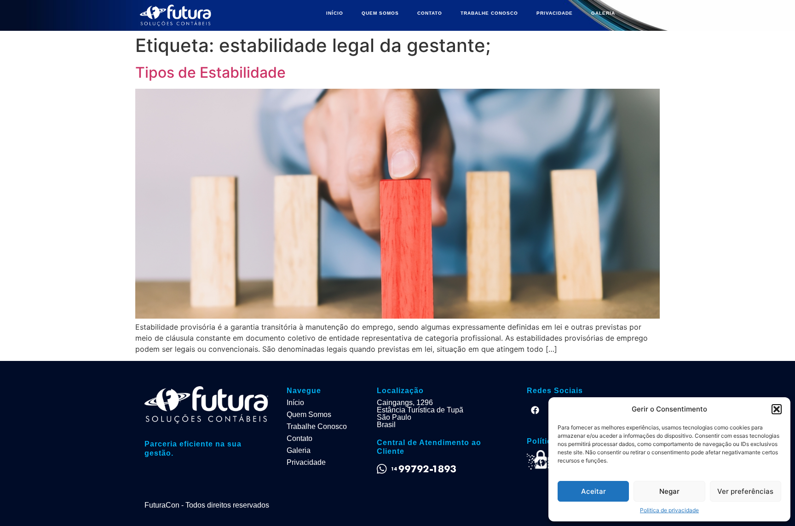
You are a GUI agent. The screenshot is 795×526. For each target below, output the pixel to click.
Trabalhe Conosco (317, 426)
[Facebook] (535, 410)
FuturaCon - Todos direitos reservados (206, 505)
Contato (299, 438)
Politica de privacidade (669, 510)
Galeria (299, 450)
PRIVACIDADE (554, 13)
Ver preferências (745, 491)
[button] (776, 409)
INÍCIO (334, 13)
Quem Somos (309, 414)
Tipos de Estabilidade (210, 72)
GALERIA (603, 13)
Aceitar (593, 491)
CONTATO (429, 13)
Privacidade (306, 462)
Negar (669, 491)
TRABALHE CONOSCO (489, 13)
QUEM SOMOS (380, 13)
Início (295, 402)
